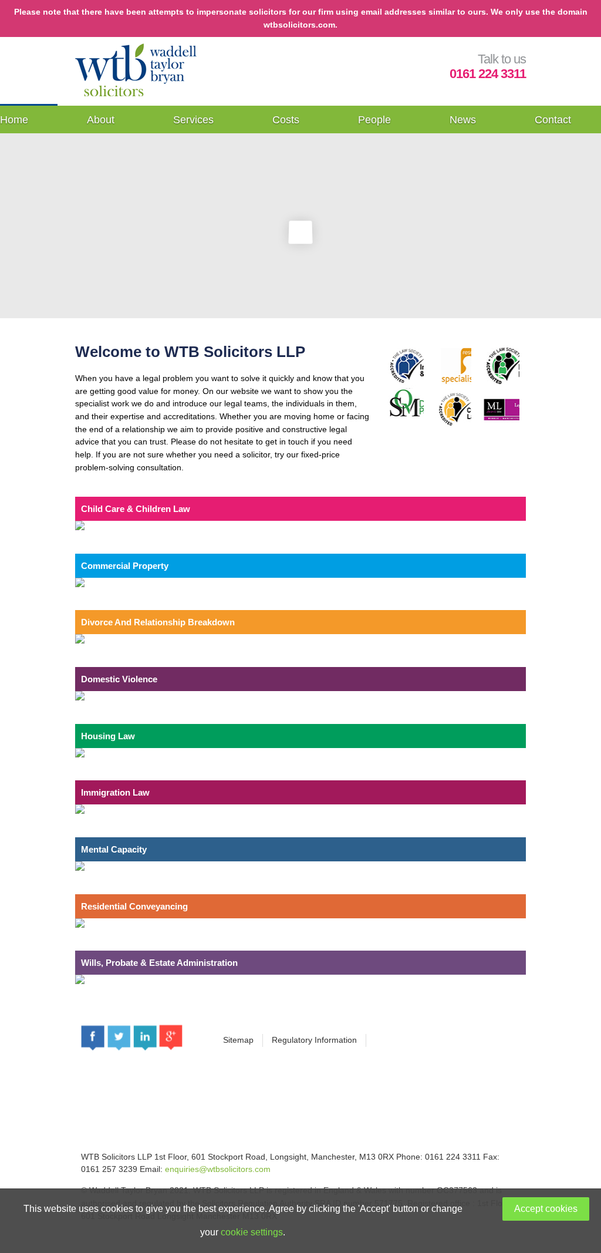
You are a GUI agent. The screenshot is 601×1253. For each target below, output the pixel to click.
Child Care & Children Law (135, 509)
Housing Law (108, 736)
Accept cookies (546, 1209)
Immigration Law (115, 792)
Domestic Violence (119, 679)
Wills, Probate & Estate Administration (159, 963)
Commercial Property (124, 566)
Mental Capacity (114, 849)
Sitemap (238, 1040)
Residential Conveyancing (134, 906)
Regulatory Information (314, 1040)
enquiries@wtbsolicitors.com (218, 1169)
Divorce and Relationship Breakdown (158, 622)
